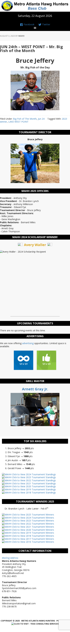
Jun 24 (41, 118)
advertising (28, 343)
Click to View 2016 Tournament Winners (32, 541)
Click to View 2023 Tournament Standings (33, 477)
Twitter (46, 24)
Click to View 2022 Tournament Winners (32, 523)
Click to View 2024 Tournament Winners (32, 517)
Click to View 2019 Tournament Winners (32, 532)
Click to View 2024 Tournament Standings (33, 474)
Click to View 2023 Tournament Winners (32, 520)
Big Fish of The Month (25, 118)
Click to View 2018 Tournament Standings (33, 492)
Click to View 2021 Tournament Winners (32, 526)
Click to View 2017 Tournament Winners (32, 538)
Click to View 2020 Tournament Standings (33, 486)
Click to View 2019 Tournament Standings (33, 489)
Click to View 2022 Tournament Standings (33, 480)
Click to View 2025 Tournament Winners (32, 514)
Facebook (28, 24)
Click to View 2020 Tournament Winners (32, 529)
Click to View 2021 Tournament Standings (33, 483)
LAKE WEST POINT (18, 121)
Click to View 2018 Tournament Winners (32, 535)
